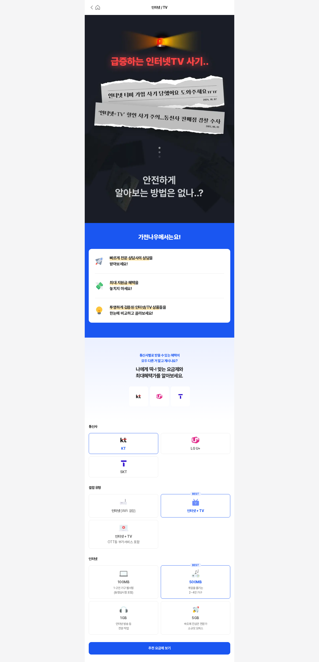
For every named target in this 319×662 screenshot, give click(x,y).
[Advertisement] (42, 89)
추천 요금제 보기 (159, 648)
